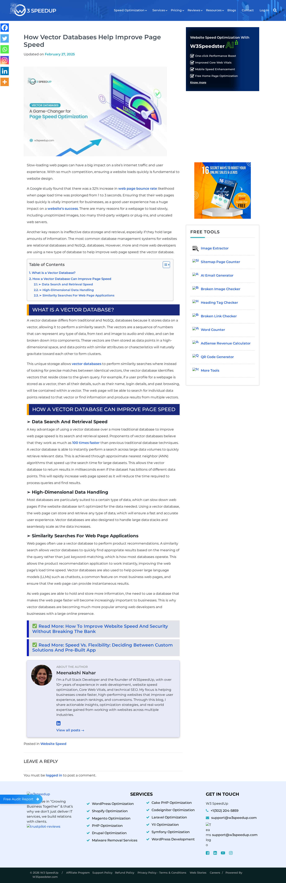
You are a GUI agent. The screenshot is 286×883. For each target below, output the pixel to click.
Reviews (194, 10)
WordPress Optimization (113, 804)
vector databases (86, 364)
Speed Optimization (129, 10)
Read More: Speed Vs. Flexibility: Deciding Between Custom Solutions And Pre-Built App (102, 647)
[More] (4, 82)
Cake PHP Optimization (172, 803)
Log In (264, 10)
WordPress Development (173, 839)
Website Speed (53, 744)
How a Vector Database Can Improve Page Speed (71, 278)
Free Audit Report (18, 799)
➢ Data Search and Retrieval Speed (66, 284)
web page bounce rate (137, 189)
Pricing (176, 10)
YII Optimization (165, 825)
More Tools (210, 370)
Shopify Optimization (110, 811)
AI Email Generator (217, 275)
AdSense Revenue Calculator (226, 343)
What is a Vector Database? (54, 272)
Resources (214, 10)
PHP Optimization (107, 826)
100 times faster (86, 443)
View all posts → (70, 730)
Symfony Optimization (171, 832)
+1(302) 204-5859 (224, 811)
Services (158, 10)
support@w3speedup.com (234, 818)
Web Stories (198, 872)
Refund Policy (125, 872)
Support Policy (102, 872)
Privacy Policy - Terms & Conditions (162, 872)
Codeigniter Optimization (173, 810)
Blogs (231, 10)
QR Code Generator (217, 357)
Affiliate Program (78, 872)
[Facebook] (4, 27)
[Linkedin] (4, 71)
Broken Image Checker (220, 289)
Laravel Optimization (169, 817)
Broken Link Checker (219, 316)
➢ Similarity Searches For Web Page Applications (76, 295)
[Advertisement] (222, 123)
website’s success (63, 209)
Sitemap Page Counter (220, 262)
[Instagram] (4, 60)
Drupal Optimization (109, 833)
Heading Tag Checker (219, 303)
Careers (215, 872)
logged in (54, 775)
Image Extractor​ (215, 248)
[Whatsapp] (4, 49)
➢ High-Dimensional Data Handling (67, 290)
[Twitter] (4, 38)
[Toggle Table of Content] (164, 264)
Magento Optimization (111, 818)
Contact (248, 10)
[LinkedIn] (115, 723)
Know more (198, 82)
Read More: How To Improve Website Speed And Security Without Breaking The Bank (100, 629)
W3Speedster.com (45, 876)
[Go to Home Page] (32, 9)
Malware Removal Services (114, 840)
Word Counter (213, 330)
